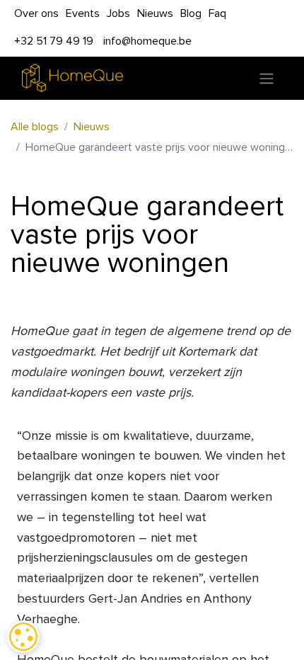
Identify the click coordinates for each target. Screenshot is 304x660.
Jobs (118, 13)
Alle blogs (35, 126)
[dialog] (23, 636)
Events (83, 13)
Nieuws (155, 13)
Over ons (36, 13)
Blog (190, 13)
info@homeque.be (147, 41)
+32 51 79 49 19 (53, 41)
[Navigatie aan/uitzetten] (266, 78)
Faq (217, 13)
